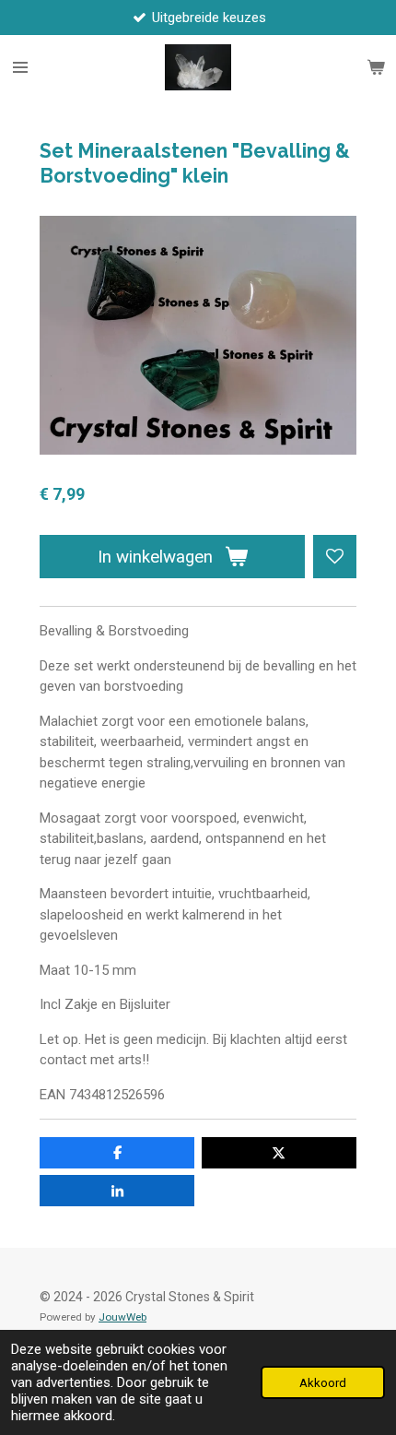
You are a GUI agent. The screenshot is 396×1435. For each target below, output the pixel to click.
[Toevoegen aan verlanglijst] (334, 556)
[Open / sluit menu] (20, 67)
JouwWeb (122, 1316)
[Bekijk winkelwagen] (375, 67)
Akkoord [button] (322, 1382)
